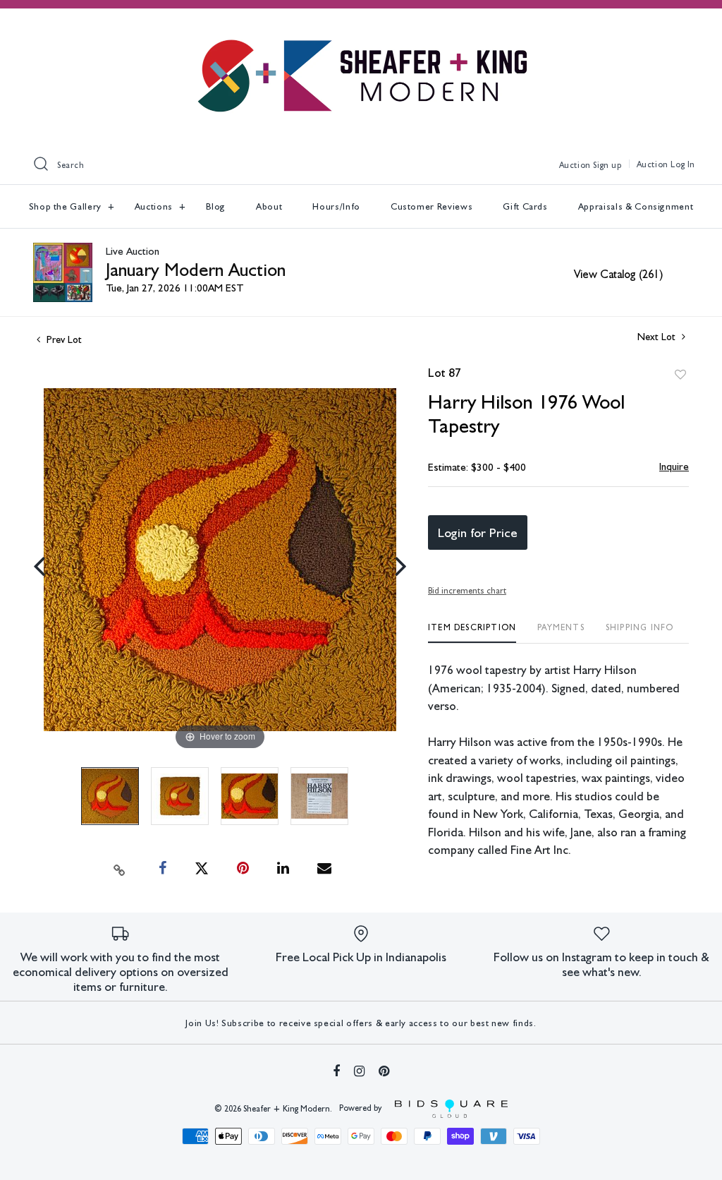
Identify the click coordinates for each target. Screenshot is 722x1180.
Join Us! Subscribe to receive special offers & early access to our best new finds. (360, 1023)
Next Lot (657, 336)
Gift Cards (525, 206)
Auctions (155, 206)
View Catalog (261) (618, 274)
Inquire (674, 466)
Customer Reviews (431, 206)
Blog (216, 206)
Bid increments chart (467, 591)
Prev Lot (63, 339)
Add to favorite (680, 375)
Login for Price (478, 532)
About (269, 206)
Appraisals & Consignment (636, 206)
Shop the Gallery (66, 206)
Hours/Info (336, 206)
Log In (683, 164)
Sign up (607, 165)
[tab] (472, 632)
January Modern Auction (196, 269)
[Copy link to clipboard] (119, 868)
